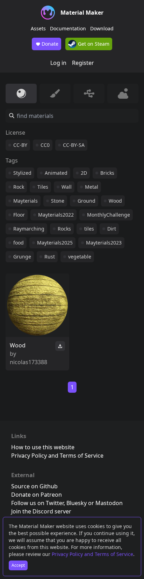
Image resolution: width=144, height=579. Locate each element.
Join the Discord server (41, 511)
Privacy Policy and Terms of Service (92, 554)
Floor (19, 214)
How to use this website (42, 447)
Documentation (68, 28)
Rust (49, 256)
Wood (115, 200)
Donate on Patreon (36, 494)
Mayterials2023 (104, 242)
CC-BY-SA (74, 145)
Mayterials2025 (55, 242)
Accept (18, 565)
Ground (86, 200)
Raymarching (28, 228)
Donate (50, 43)
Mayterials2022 (56, 214)
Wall (67, 186)
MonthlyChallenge (108, 214)
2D (84, 173)
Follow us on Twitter (37, 503)
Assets (38, 28)
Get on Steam (93, 43)
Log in (58, 63)
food (18, 242)
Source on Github (34, 486)
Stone (57, 200)
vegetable (79, 256)
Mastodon (109, 503)
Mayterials (25, 200)
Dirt (111, 228)
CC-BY (20, 145)
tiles (89, 228)
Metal (91, 186)
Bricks (107, 173)
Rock (18, 186)
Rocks (64, 228)
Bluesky (76, 503)
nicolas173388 (28, 362)
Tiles (42, 186)
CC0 (45, 145)
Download (102, 28)
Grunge (22, 256)
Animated (56, 173)
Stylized (22, 173)
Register (83, 63)
